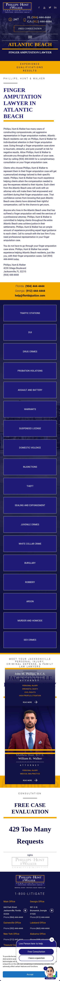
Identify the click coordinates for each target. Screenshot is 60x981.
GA (39, 21)
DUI (30, 332)
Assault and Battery (30, 390)
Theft (30, 486)
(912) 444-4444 (30, 290)
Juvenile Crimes (30, 524)
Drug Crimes (30, 351)
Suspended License (30, 428)
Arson (30, 601)
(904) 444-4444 (30, 286)
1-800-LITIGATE (30, 893)
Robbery (30, 582)
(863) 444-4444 (40, 928)
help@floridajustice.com (30, 295)
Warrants (30, 409)
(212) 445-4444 (13, 939)
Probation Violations (30, 370)
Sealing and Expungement (30, 505)
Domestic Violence (30, 447)
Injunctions (30, 467)
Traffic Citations (30, 313)
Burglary (30, 563)
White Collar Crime (30, 543)
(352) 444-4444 (13, 928)
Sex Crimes (30, 640)
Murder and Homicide (30, 620)
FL (39, 17)
